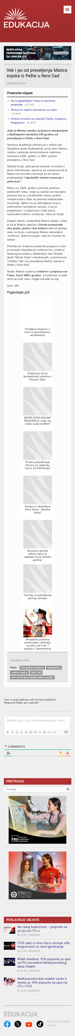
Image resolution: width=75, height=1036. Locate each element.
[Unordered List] (30, 732)
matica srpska (19, 672)
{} (49, 732)
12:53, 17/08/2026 (28, 935)
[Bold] (7, 732)
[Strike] (21, 732)
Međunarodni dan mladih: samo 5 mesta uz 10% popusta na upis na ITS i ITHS (42, 982)
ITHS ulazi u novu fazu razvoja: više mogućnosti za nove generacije (43, 945)
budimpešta (54, 667)
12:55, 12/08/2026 (28, 970)
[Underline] (16, 732)
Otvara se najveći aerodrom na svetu (34, 109)
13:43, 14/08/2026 (28, 951)
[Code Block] (40, 732)
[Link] (44, 732)
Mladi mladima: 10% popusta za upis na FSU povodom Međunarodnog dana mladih (44, 963)
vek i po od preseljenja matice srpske (32, 677)
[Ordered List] (26, 732)
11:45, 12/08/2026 (28, 990)
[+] (54, 732)
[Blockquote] (35, 732)
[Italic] (12, 732)
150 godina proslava (32, 667)
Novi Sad (36, 672)
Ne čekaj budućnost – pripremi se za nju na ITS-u (42, 929)
